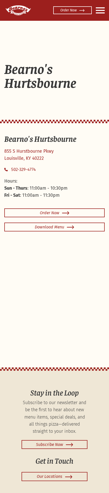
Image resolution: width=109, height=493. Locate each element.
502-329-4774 (23, 169)
